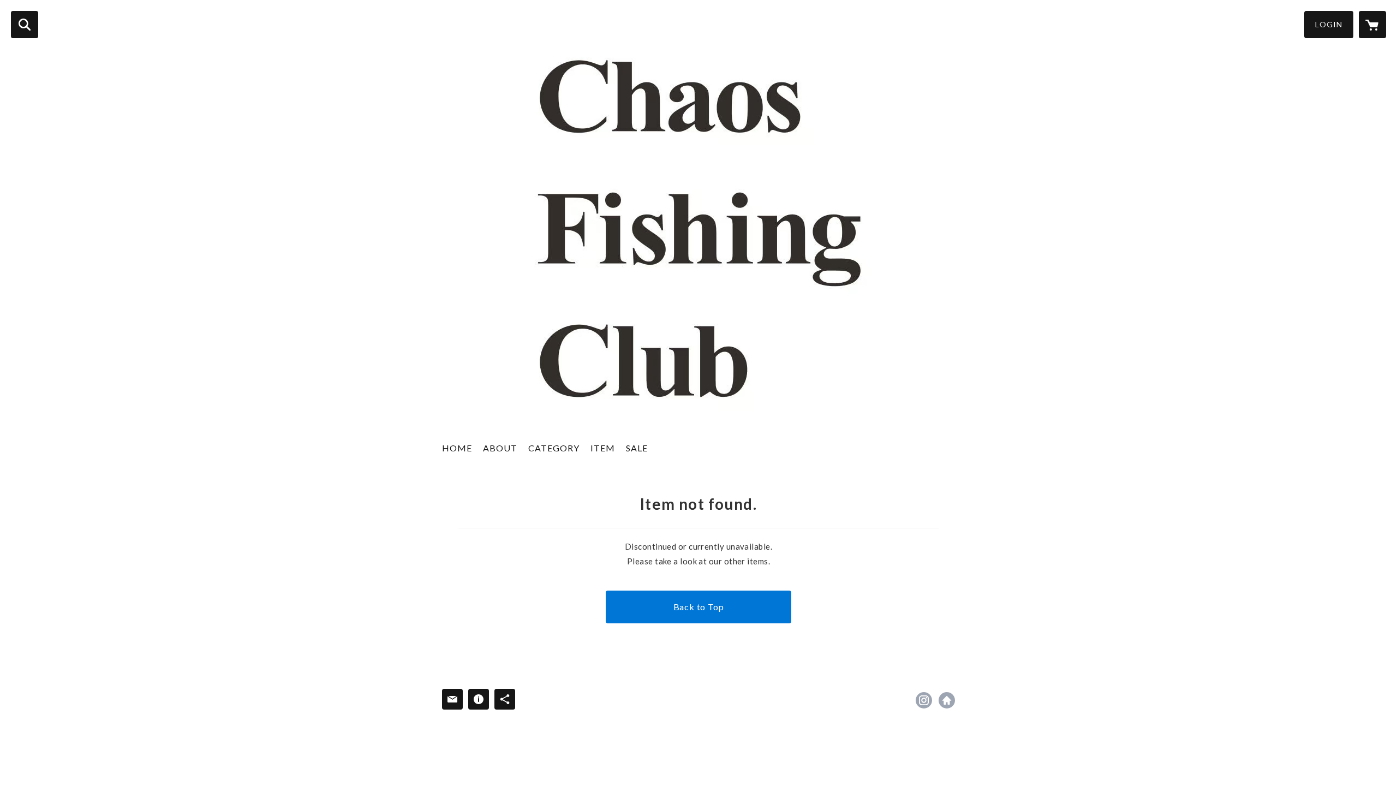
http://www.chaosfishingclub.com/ (947, 700)
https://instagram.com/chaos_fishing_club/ (924, 700)
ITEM (602, 448)
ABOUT (500, 448)
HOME (457, 448)
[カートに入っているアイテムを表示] (1372, 24)
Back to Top (698, 607)
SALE (637, 448)
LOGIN (1328, 24)
